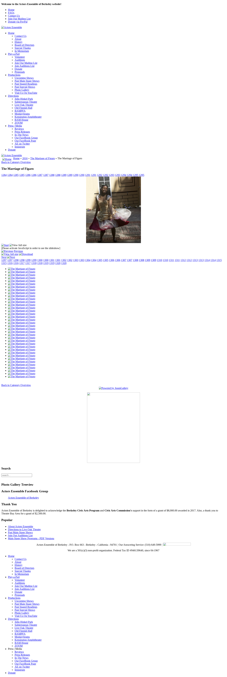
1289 (63, 175)
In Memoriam (22, 51)
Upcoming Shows (24, 77)
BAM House (21, 119)
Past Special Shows (25, 86)
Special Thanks (23, 48)
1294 (123, 175)
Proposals (20, 71)
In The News (21, 134)
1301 (52, 260)
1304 (87, 260)
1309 (147, 260)
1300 (40, 260)
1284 (4, 175)
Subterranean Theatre (26, 101)
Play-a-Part (14, 54)
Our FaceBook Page (25, 140)
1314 (207, 260)
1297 (4, 260)
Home (11, 9)
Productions (14, 74)
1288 (52, 175)
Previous (18, 251)
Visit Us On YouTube (26, 92)
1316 (10, 263)
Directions (13, 95)
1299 (28, 260)
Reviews (19, 128)
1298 (16, 260)
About (18, 39)
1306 (111, 260)
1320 (57, 263)
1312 (183, 260)
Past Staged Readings (26, 83)
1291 (87, 175)
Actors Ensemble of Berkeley (23, 497)
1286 (28, 175)
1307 (123, 260)
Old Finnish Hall (23, 107)
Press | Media (15, 125)
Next (3, 257)
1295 (135, 175)
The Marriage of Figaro (42, 158)
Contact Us (14, 15)
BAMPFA (20, 110)
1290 (75, 175)
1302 (63, 260)
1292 (99, 175)
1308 (135, 260)
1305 (99, 260)
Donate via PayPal (17, 21)
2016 (25, 158)
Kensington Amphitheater (28, 116)
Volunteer (20, 57)
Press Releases (22, 131)
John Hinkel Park (24, 98)
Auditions (20, 60)
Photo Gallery (22, 89)
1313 (195, 260)
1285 (16, 175)
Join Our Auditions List (20, 535)
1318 (34, 263)
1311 (171, 260)
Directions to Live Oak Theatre (24, 529)
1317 (22, 263)
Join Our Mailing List (19, 18)
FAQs (11, 12)
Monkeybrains (22, 113)
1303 (75, 260)
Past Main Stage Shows (27, 80)
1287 (40, 175)
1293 (111, 175)
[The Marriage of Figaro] (21, 268)
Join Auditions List (24, 66)
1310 (159, 260)
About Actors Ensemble (20, 526)
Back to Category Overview (16, 162)
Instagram (20, 146)
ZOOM (19, 122)
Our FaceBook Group (26, 137)
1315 (219, 260)
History (18, 42)
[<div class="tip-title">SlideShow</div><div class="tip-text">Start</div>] (5, 245)
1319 (46, 263)
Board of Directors (24, 45)
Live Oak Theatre (24, 104)
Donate (18, 69)
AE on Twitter (22, 143)
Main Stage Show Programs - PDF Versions (31, 538)
